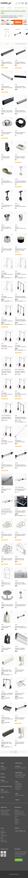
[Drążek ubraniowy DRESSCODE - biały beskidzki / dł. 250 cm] (7, 660)
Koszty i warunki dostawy (20, 814)
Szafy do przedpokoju (20, 795)
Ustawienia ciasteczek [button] (5, 814)
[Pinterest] (2, 855)
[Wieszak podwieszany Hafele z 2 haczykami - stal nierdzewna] (7, 595)
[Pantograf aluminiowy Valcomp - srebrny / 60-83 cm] (20, 383)
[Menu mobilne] (26, 3)
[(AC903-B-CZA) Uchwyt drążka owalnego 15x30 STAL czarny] (7, 147)
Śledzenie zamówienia (5, 810)
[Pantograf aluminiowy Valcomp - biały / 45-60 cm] (7, 286)
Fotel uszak (3, 769)
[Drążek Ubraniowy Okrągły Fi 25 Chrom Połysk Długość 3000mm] (7, 52)
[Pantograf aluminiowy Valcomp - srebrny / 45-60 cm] (7, 383)
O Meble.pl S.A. (4, 835)
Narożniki (17, 766)
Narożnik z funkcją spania (20, 767)
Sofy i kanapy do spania (20, 775)
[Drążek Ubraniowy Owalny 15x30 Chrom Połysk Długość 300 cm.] (20, 101)
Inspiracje (17, 822)
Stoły (16, 781)
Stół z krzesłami (18, 786)
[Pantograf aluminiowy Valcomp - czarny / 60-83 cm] (7, 310)
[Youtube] (5, 855)
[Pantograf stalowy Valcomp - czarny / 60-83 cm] (7, 361)
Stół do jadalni (18, 783)
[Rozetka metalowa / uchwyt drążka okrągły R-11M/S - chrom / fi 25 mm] (7, 122)
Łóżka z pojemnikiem (5, 792)
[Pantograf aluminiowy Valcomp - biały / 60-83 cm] (20, 263)
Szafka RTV (17, 789)
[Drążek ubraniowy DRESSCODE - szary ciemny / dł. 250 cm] (7, 732)
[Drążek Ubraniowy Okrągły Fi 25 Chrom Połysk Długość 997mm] (20, 52)
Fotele (2, 766)
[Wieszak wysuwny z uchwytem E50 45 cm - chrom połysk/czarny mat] (20, 455)
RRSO (11, 277)
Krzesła (2, 780)
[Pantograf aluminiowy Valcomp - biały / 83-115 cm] (7, 263)
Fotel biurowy (4, 767)
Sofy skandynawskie (19, 777)
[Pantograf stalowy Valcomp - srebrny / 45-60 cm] (7, 407)
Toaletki (17, 799)
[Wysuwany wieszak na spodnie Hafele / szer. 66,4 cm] (20, 501)
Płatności (17, 819)
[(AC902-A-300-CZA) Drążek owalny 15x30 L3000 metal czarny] (7, 101)
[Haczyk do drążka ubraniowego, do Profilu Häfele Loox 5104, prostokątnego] (20, 732)
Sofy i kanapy (18, 772)
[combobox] (21, 43)
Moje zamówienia (4, 811)
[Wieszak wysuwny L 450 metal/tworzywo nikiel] (7, 501)
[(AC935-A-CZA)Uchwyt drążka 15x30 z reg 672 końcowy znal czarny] (20, 195)
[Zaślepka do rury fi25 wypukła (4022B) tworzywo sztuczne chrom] (20, 239)
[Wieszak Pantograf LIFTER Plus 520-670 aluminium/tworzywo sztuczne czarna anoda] (20, 286)
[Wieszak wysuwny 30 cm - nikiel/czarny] (20, 479)
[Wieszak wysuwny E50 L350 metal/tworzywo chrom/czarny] (7, 479)
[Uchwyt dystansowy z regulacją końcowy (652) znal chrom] (20, 595)
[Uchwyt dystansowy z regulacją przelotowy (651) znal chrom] (20, 171)
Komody (3, 777)
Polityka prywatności (19, 811)
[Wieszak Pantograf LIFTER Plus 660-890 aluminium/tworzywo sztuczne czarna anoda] (20, 407)
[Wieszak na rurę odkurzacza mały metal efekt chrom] (20, 548)
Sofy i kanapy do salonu (20, 774)
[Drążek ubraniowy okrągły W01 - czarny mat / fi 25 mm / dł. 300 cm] (20, 76)
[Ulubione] (19, 3)
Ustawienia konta (4, 813)
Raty (16, 817)
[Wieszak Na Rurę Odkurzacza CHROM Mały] (20, 573)
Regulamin (17, 810)
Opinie (2, 837)
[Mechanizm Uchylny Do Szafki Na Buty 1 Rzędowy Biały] (20, 524)
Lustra (2, 797)
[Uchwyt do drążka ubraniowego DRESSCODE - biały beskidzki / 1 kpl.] (7, 616)
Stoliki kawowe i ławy (6, 786)
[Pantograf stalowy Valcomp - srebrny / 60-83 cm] (20, 361)
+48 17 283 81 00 (20, 831)
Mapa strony (3, 840)
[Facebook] (2, 852)
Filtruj (7, 43)
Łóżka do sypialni (4, 791)
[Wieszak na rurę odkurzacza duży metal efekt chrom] (7, 573)
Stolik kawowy (18, 787)
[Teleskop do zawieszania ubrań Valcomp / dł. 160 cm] (20, 431)
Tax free (16, 823)
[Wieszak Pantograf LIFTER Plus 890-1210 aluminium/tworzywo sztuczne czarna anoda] (20, 310)
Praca (2, 834)
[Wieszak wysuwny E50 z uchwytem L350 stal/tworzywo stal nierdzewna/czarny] (20, 616)
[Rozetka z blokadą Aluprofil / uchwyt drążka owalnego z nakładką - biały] (20, 147)
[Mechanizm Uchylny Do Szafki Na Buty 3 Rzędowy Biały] (7, 548)
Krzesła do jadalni (4, 781)
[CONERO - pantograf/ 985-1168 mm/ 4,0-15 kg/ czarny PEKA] (7, 683)
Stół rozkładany (18, 784)
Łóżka (2, 789)
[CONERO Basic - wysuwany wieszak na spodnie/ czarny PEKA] (7, 708)
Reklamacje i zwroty (19, 813)
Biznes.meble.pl (4, 841)
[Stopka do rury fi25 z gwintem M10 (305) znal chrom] (7, 239)
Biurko (2, 763)
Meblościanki (18, 763)
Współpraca (3, 832)
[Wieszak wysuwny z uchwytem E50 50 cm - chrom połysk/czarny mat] (7, 455)
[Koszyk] (22, 3)
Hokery (2, 774)
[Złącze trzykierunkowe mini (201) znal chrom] (20, 217)
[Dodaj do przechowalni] (11, 48)
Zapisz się (18, 859)
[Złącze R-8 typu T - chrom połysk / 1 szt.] (7, 217)
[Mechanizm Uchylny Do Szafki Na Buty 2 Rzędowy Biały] (7, 524)
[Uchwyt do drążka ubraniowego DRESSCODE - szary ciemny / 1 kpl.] (7, 638)
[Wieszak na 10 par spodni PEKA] (20, 683)
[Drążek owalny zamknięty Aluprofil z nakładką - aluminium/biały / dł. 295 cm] (7, 76)
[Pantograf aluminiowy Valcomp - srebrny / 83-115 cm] (20, 335)
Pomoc (16, 816)
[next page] (15, 752)
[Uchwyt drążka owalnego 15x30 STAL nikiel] (7, 171)
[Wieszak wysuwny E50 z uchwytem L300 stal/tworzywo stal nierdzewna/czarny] (20, 708)
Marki (2, 838)
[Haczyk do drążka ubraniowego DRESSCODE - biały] (20, 660)
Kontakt (2, 831)
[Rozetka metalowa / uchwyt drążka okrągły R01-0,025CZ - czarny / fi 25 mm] (20, 122)
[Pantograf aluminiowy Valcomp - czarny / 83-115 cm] (7, 335)
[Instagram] (5, 852)
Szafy (16, 793)
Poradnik (17, 820)
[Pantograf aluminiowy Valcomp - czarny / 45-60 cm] (7, 431)
